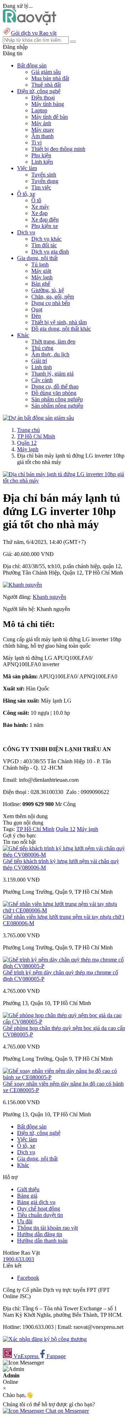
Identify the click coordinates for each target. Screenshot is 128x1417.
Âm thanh (42, 136)
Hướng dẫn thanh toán (42, 1241)
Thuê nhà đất (46, 85)
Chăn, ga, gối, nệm (52, 297)
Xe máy (40, 207)
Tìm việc (41, 187)
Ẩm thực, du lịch (50, 354)
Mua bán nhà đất (50, 78)
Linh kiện (42, 162)
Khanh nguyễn (49, 597)
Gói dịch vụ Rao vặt (34, 33)
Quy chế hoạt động (38, 1209)
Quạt (36, 309)
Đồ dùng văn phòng (53, 393)
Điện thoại (43, 98)
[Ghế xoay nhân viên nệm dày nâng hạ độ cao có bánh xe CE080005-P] (64, 1077)
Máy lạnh (42, 277)
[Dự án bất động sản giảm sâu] (38, 418)
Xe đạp (39, 213)
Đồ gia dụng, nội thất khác (61, 329)
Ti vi (36, 142)
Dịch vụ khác (46, 239)
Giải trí (39, 361)
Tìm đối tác (44, 245)
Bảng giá (27, 1196)
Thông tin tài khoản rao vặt (47, 1228)
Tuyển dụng (44, 181)
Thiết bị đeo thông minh (58, 149)
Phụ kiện (41, 155)
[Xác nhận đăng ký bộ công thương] (45, 1339)
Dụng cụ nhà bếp (50, 303)
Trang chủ (28, 430)
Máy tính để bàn (49, 117)
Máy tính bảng (47, 104)
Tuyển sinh (43, 175)
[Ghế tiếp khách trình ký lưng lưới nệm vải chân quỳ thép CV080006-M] (64, 855)
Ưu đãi (24, 1221)
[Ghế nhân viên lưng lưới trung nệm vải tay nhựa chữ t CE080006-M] (64, 910)
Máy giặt (41, 271)
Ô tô (36, 200)
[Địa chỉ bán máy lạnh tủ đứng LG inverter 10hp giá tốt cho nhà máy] (64, 481)
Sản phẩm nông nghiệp (57, 406)
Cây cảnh (42, 380)
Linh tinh (41, 367)
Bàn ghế (40, 284)
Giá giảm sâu (46, 72)
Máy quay (42, 130)
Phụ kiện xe (44, 226)
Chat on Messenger (66, 1411)
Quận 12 (27, 443)
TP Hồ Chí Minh (36, 436)
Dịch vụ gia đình (50, 252)
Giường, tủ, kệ (47, 290)
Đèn (36, 316)
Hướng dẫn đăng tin (39, 1234)
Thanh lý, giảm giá (52, 374)
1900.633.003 (18, 1259)
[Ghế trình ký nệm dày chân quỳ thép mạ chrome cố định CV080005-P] (64, 966)
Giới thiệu (28, 1189)
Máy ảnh (41, 123)
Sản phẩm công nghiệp (57, 399)
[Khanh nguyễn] (22, 585)
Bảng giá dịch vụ (36, 1202)
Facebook (28, 1278)
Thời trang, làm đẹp (53, 341)
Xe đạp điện (45, 219)
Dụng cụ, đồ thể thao (55, 386)
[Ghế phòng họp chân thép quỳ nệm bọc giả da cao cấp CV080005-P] (64, 1022)
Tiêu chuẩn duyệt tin (40, 1215)
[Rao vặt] (30, 23)
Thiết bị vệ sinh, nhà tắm (59, 322)
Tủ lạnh (40, 264)
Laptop (39, 110)
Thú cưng (42, 348)
